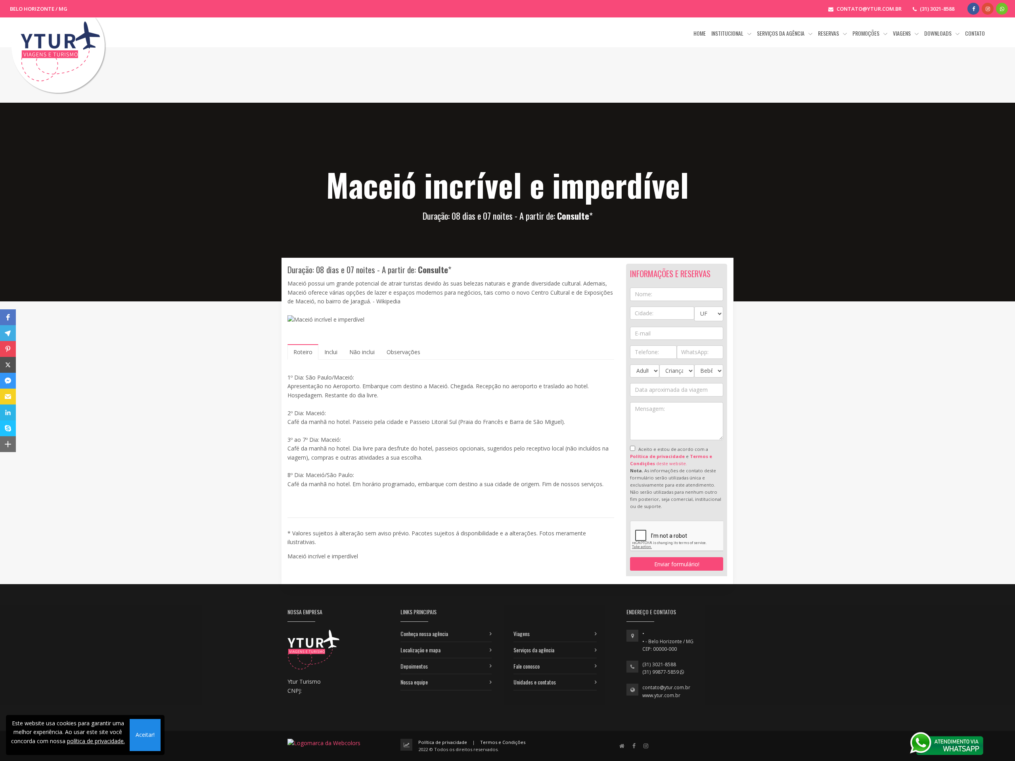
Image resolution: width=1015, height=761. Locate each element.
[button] (8, 317)
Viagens (521, 633)
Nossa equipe (414, 682)
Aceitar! (145, 734)
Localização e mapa (420, 650)
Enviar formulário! (676, 564)
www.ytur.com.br (661, 695)
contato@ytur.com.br (666, 687)
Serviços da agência (533, 650)
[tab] (302, 352)
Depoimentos (414, 666)
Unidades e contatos (534, 682)
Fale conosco (526, 666)
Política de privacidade (442, 742)
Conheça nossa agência (424, 633)
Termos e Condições (502, 742)
